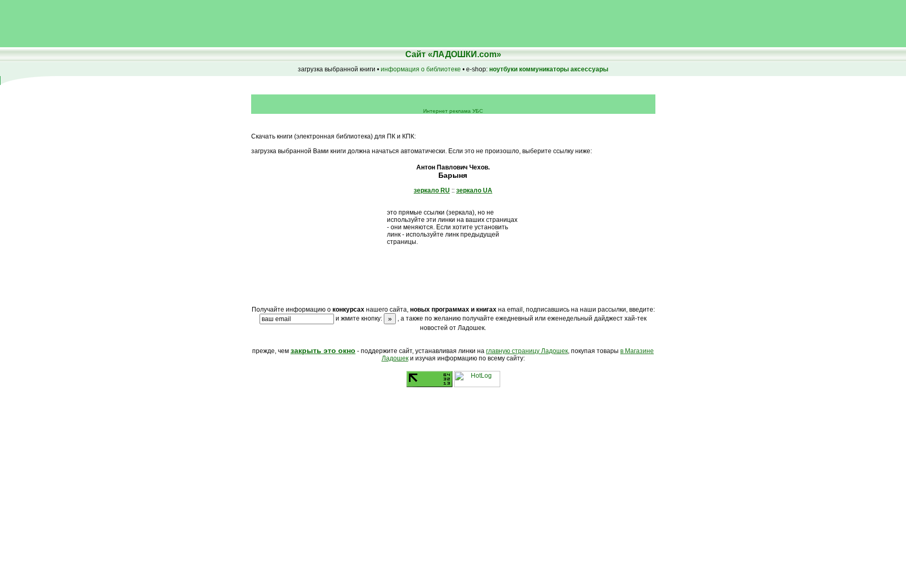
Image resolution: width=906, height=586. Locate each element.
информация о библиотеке (421, 69)
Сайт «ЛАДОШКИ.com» (453, 54)
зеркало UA (474, 190)
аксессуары (589, 69)
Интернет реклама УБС (453, 111)
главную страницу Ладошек (527, 351)
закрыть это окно (322, 350)
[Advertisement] (191, 23)
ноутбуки (503, 69)
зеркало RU (432, 190)
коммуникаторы (544, 69)
